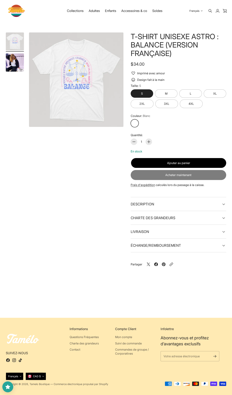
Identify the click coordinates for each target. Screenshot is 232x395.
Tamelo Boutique (40, 384)
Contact (75, 349)
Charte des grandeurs (153, 218)
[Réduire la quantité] (134, 141)
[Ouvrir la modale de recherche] (210, 11)
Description (142, 204)
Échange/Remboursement (156, 245)
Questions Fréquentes (84, 337)
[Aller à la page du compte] (217, 11)
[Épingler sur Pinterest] (163, 264)
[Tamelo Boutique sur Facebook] (8, 360)
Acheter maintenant (178, 175)
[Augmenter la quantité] (149, 141)
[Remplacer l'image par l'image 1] (15, 41)
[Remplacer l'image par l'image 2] (15, 62)
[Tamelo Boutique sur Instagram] (14, 360)
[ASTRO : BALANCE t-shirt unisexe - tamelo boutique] (76, 79)
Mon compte (123, 337)
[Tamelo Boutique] (17, 10)
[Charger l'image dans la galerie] (117, 120)
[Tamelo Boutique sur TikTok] (20, 360)
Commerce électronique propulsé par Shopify (81, 384)
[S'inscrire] (215, 356)
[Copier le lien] (171, 264)
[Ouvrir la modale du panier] (224, 11)
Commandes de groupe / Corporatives (132, 351)
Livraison (140, 231)
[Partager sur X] (148, 264)
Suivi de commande (128, 343)
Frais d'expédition (143, 185)
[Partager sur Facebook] (156, 264)
